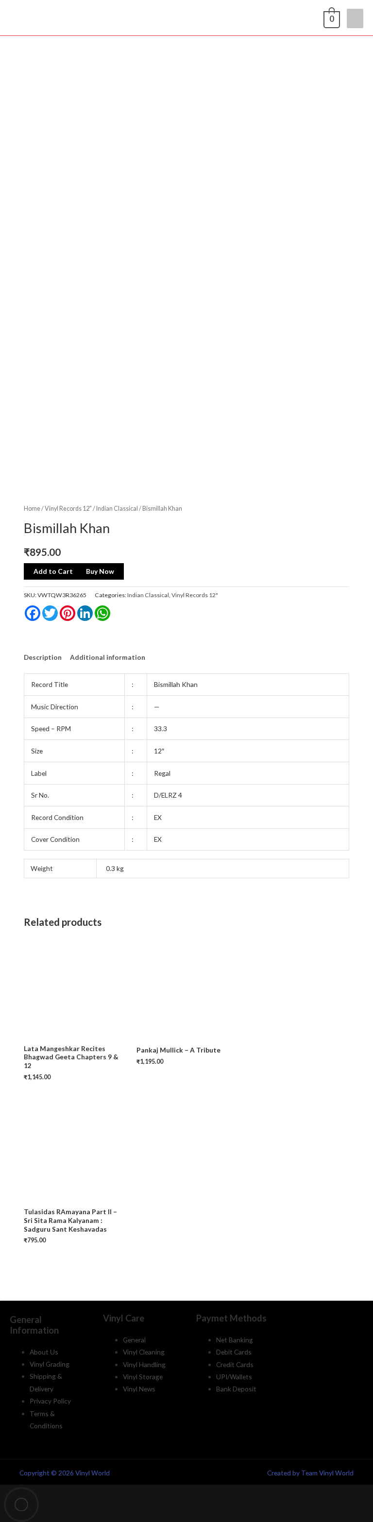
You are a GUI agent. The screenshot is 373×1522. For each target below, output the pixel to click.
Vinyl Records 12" (68, 508)
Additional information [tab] (107, 657)
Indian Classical (117, 508)
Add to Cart (53, 571)
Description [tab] (43, 657)
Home (32, 508)
